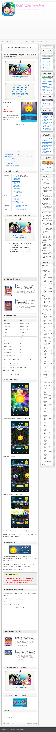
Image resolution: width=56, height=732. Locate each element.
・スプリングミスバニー (17, 202)
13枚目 (13, 93)
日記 (44, 464)
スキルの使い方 (47, 271)
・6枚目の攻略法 (16, 186)
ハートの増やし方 (47, 395)
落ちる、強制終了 (47, 298)
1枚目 (14, 87)
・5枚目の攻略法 (16, 185)
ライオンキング (47, 361)
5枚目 (14, 89)
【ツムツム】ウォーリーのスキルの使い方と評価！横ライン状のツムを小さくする (47, 229)
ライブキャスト (47, 391)
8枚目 (26, 89)
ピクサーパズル (47, 335)
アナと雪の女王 (47, 343)
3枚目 (22, 87)
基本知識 (45, 270)
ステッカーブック (47, 328)
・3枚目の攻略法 (16, 182)
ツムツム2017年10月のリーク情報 (19, 205)
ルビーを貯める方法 (48, 277)
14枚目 (18, 93)
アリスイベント (47, 354)
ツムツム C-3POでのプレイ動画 (11, 604)
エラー (44, 295)
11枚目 (22, 91)
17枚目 (13, 94)
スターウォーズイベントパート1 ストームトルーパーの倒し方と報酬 (25, 286)
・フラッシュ (15, 201)
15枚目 (22, 93)
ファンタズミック (47, 341)
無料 (45, 392)
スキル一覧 (45, 305)
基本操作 (46, 394)
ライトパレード (47, 348)
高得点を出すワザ (47, 397)
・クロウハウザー (16, 199)
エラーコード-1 (47, 299)
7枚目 (22, 89)
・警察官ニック (15, 196)
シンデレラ (46, 356)
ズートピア (46, 357)
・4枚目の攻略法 (16, 183)
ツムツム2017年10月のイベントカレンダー (21, 206)
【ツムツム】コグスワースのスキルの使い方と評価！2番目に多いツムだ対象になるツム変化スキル (47, 215)
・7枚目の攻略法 (16, 188)
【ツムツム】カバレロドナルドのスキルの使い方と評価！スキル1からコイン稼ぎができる (47, 237)
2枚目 (18, 87)
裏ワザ (45, 460)
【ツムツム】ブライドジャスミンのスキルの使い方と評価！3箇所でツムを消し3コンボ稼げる (47, 188)
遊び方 (44, 313)
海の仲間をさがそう (48, 353)
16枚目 (26, 93)
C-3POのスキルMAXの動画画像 (11, 165)
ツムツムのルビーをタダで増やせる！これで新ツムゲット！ (20, 156)
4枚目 (26, 87)
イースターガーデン (48, 316)
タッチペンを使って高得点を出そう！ (20, 209)
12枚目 (26, 91)
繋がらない (46, 296)
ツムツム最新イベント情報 (12, 154)
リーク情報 (46, 389)
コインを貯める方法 (48, 281)
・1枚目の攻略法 (16, 179)
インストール (46, 267)
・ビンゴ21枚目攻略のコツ (18, 192)
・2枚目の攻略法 (16, 181)
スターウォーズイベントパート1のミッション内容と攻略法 (25, 301)
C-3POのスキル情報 (9, 159)
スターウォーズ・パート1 (9, 717)
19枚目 (22, 94)
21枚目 (20, 96)
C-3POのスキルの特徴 (9, 161)
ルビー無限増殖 (48, 461)
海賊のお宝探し (47, 337)
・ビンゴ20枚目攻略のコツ (18, 191)
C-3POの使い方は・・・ (10, 163)
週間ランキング (47, 275)
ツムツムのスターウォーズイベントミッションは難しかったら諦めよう (25, 651)
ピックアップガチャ (48, 385)
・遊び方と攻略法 (16, 178)
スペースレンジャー (48, 314)
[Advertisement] (28, 27)
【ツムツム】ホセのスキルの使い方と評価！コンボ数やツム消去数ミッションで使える (47, 245)
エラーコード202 (47, 302)
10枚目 (17, 91)
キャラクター (46, 265)
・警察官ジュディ (16, 198)
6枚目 (18, 89)
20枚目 (26, 94)
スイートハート (47, 344)
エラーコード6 (47, 301)
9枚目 (13, 91)
